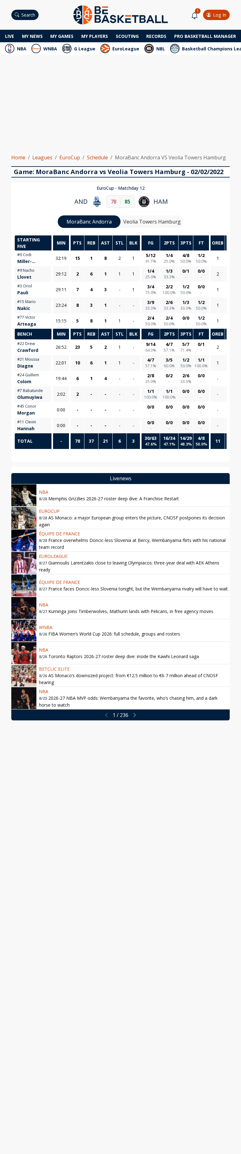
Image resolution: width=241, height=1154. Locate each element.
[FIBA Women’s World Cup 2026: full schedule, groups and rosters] (23, 630)
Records (156, 36)
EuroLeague (125, 49)
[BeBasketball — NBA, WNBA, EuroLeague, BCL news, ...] (120, 14)
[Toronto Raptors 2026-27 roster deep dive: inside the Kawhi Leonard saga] (23, 653)
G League (84, 49)
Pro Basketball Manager (205, 36)
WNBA (50, 49)
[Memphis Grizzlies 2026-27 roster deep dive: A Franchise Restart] (23, 495)
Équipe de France (59, 534)
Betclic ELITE (54, 669)
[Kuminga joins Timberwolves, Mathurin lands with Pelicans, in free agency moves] (23, 608)
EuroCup (69, 157)
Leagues (42, 157)
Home (18, 157)
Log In (219, 15)
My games (61, 36)
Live (9, 36)
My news (32, 36)
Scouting (127, 36)
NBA (21, 49)
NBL (160, 49)
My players (94, 36)
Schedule (97, 157)
